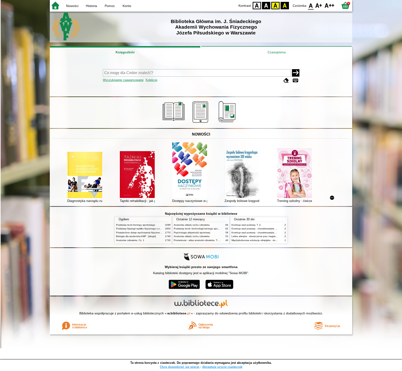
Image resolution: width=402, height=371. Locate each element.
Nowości (72, 6)
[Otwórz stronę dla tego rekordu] (85, 175)
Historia (91, 6)
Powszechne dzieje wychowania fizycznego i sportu (143, 232)
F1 (319, 5)
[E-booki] (201, 123)
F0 (311, 5)
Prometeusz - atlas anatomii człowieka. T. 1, (197, 240)
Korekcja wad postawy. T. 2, (246, 225)
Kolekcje (151, 80)
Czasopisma (277, 52)
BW (266, 5)
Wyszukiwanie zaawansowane (123, 80)
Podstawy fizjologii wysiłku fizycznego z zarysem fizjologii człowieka (151, 228)
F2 (329, 5)
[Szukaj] (295, 73)
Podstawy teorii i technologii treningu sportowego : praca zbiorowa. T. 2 (212, 228)
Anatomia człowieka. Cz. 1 (130, 240)
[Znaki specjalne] (295, 80)
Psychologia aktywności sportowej (192, 232)
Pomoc (110, 6)
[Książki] (174, 123)
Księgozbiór (125, 52)
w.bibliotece (178, 313)
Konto (127, 6)
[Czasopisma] (227, 123)
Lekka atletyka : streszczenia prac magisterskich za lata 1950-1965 (267, 236)
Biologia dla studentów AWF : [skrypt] (136, 236)
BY (284, 5)
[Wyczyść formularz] (286, 80)
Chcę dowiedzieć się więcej (179, 367)
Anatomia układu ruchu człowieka (192, 225)
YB (275, 5)
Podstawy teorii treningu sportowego (135, 225)
